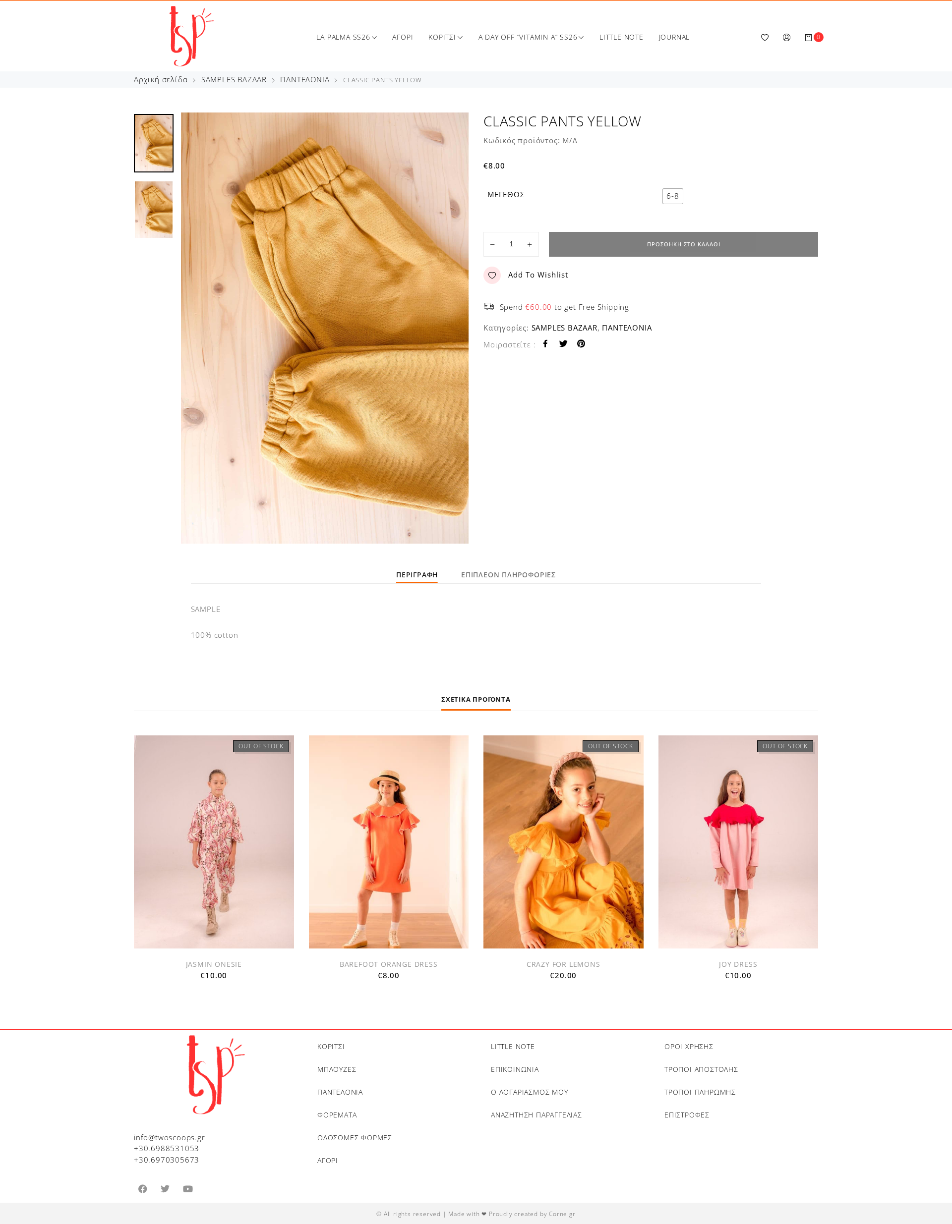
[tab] (417, 574)
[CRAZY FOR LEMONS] (563, 841)
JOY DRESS (738, 964)
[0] (808, 37)
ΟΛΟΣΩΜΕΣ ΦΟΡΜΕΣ (354, 1137)
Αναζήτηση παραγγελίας (536, 1114)
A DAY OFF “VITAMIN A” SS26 (528, 37)
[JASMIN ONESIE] (214, 841)
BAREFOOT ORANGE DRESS (389, 964)
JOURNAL (674, 37)
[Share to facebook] (545, 345)
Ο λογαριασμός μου (529, 1092)
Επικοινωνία (515, 1069)
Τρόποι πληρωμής (700, 1092)
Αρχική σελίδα (160, 79)
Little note (513, 1046)
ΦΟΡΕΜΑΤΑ (337, 1114)
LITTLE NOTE (621, 37)
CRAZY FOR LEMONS (563, 964)
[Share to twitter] (563, 345)
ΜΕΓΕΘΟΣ (506, 194)
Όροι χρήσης (689, 1046)
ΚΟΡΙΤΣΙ (442, 37)
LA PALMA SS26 (343, 37)
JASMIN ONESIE (214, 964)
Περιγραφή (417, 574)
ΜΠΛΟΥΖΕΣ (336, 1069)
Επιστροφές (687, 1114)
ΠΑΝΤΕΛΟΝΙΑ (304, 79)
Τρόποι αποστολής (701, 1069)
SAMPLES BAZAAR (234, 79)
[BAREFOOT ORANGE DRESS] (389, 841)
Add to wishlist (538, 274)
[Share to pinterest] (581, 345)
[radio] (672, 196)
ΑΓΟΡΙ (402, 37)
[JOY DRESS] (738, 841)
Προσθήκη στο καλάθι (683, 244)
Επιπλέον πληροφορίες (508, 574)
